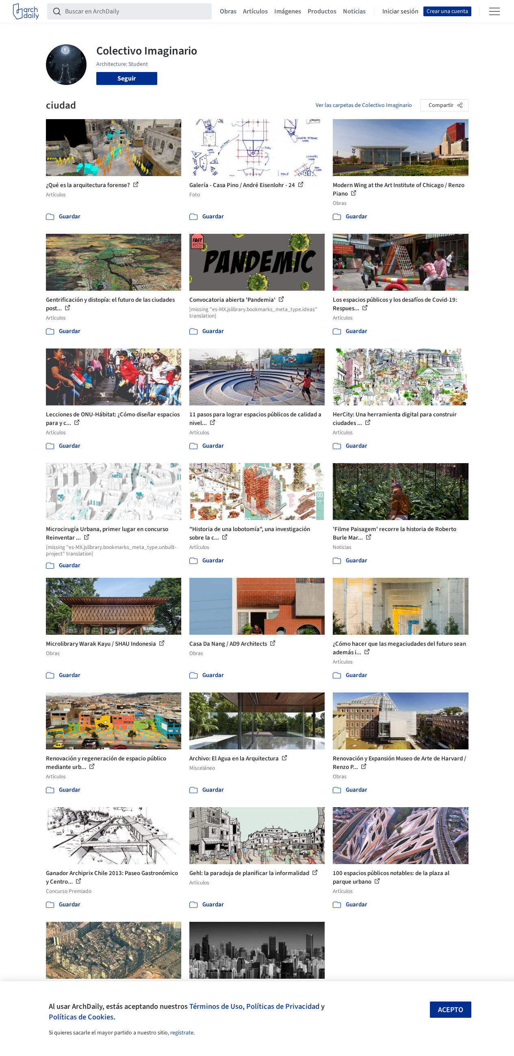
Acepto (450, 1010)
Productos (322, 11)
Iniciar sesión (400, 11)
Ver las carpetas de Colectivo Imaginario (364, 105)
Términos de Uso (216, 1006)
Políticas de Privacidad (282, 1006)
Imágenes (287, 11)
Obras (228, 11)
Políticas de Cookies (81, 1017)
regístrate (181, 1033)
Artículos (255, 11)
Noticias (354, 11)
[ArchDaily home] (26, 11)
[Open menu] (494, 11)
